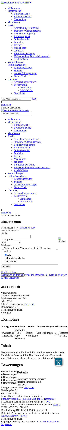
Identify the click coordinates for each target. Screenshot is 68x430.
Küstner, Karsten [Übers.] (14, 416)
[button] (63, 239)
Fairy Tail (29, 304)
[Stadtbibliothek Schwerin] (15, 2)
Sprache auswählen (11, 107)
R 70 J (47, 401)
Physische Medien (16, 258)
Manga (56, 404)
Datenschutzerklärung (48, 421)
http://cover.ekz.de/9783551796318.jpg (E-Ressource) (28, 398)
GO (34, 98)
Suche (4, 233)
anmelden (6, 104)
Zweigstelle (7, 239)
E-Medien (12, 261)
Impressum (6, 424)
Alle (9, 255)
